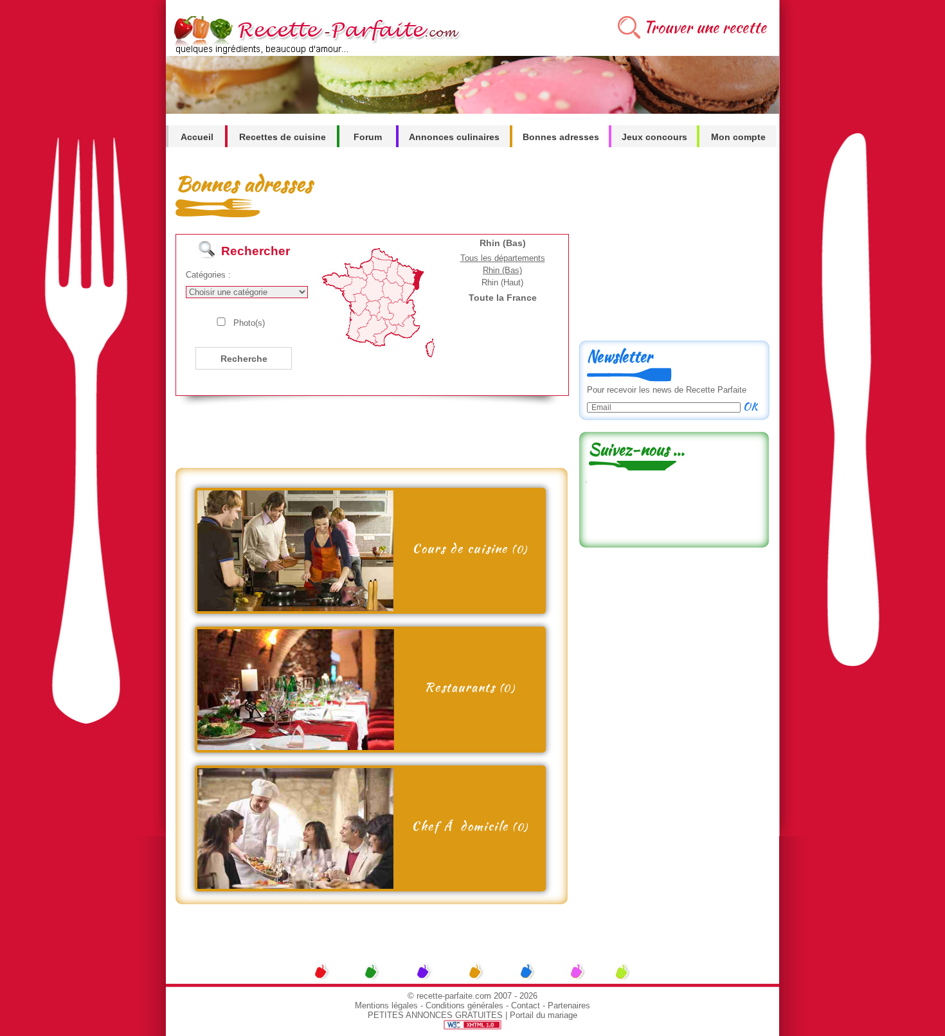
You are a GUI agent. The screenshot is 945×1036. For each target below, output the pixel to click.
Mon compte (738, 137)
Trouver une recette (705, 27)
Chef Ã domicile (469, 826)
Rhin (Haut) (502, 282)
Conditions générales (464, 1005)
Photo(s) (249, 323)
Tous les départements (502, 258)
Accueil (197, 137)
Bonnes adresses (561, 137)
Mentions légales (386, 1005)
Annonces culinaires (454, 137)
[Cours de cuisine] (295, 607)
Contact (525, 1005)
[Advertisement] (367, 439)
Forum (368, 137)
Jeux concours (654, 137)
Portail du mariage (543, 1015)
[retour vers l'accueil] (315, 52)
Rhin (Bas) (502, 270)
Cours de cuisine (470, 548)
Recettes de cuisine (282, 137)
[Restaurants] (295, 746)
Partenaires (569, 1005)
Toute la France (503, 297)
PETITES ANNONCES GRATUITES (435, 1015)
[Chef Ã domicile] (295, 885)
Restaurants (469, 687)
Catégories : (208, 275)
